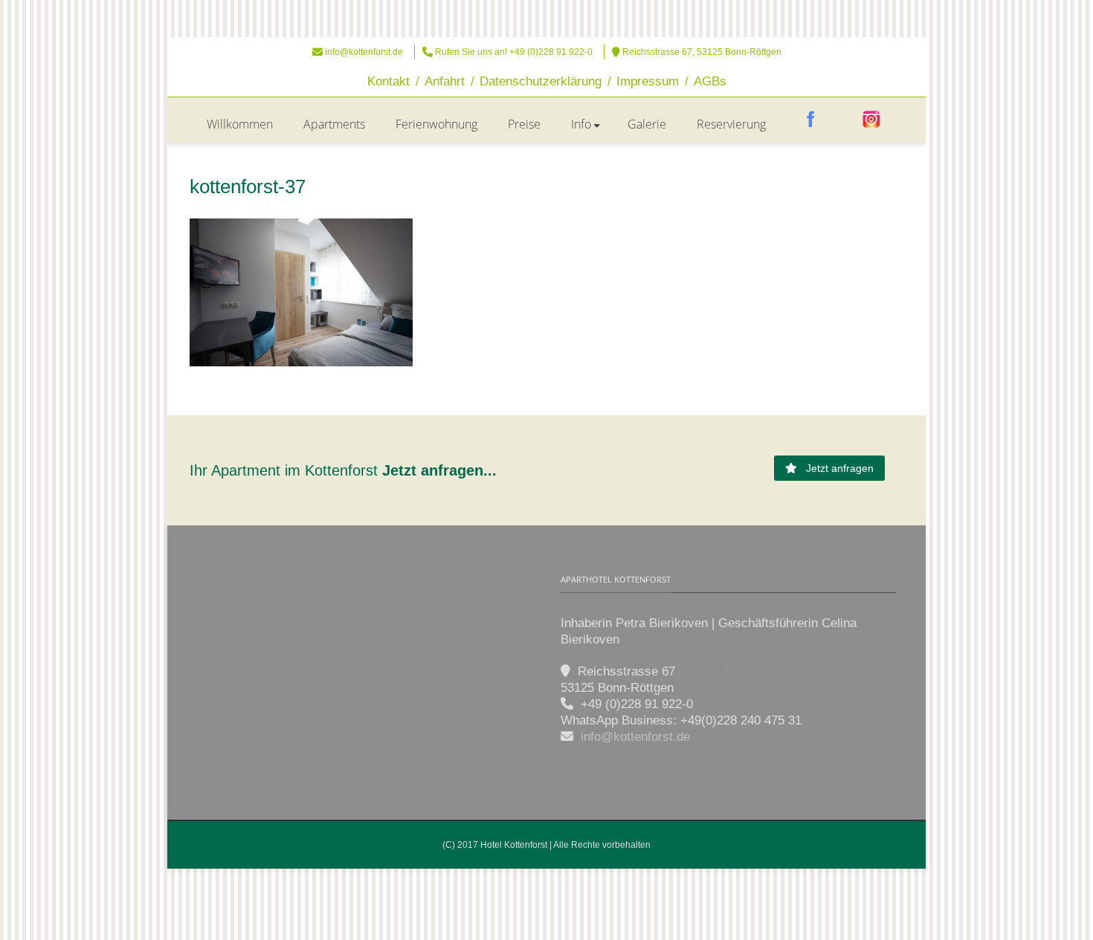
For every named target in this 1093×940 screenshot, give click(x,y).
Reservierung (731, 124)
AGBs (710, 81)
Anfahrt (445, 81)
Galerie (647, 124)
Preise (524, 124)
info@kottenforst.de (364, 52)
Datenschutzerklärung (541, 81)
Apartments (334, 124)
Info (581, 124)
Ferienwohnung (436, 124)
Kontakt (388, 81)
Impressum (647, 81)
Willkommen (240, 124)
